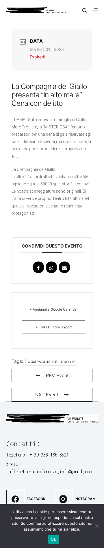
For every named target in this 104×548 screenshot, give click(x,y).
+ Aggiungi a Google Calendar (53, 309)
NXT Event (46, 394)
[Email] (64, 267)
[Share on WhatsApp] (51, 267)
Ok (53, 539)
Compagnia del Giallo (51, 362)
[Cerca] (84, 10)
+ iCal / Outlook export (54, 327)
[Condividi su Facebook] (38, 267)
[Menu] (95, 10)
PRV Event (57, 375)
